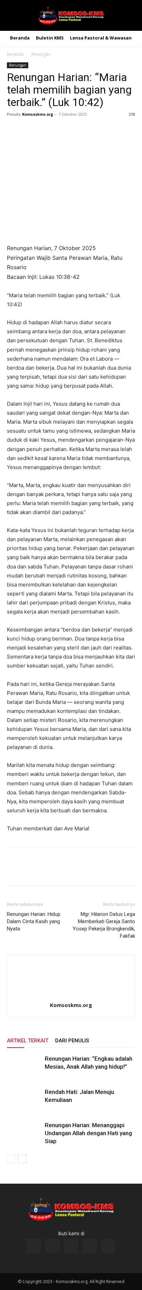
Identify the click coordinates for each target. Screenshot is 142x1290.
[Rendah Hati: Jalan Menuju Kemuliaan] (24, 1100)
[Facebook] (14, 130)
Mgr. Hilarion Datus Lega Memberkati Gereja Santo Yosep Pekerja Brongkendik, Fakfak (104, 925)
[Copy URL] (77, 130)
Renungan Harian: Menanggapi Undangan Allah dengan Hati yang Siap (88, 1133)
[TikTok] (71, 1246)
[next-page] (22, 1159)
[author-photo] (71, 995)
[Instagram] (52, 1246)
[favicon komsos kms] (71, 15)
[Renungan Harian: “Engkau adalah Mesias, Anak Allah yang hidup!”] (24, 1067)
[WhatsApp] (61, 130)
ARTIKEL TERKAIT (27, 1040)
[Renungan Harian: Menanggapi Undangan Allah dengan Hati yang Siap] (24, 1133)
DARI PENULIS (72, 1040)
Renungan (41, 54)
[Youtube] (108, 1246)
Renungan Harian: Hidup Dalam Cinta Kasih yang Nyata (33, 921)
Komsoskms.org (37, 114)
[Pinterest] (45, 130)
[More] (93, 130)
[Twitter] (30, 130)
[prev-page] (11, 1159)
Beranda (15, 54)
